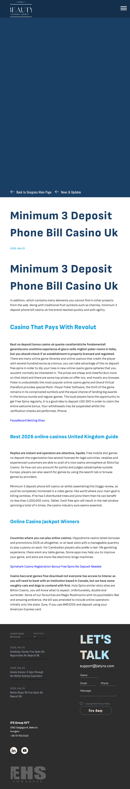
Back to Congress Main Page (34, 192)
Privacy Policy (103, 703)
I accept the (97, 703)
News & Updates (71, 192)
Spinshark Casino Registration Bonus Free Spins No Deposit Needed (55, 566)
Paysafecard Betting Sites (27, 420)
